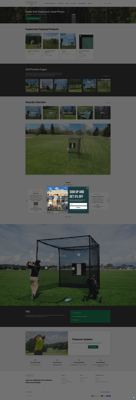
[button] (133, 397)
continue (78, 207)
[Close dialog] (87, 188)
